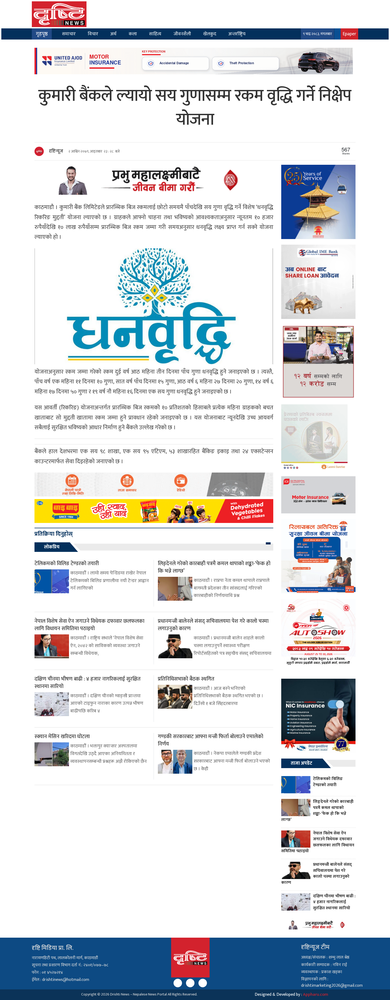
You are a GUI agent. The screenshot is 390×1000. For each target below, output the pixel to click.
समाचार (69, 34)
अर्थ (113, 34)
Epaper (349, 34)
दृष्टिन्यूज (56, 151)
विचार (93, 34)
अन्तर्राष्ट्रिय (236, 34)
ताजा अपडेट (301, 763)
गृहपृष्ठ (42, 33)
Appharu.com (315, 994)
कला (133, 34)
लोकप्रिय (51, 547)
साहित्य (155, 34)
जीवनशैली (182, 34)
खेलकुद (209, 34)
